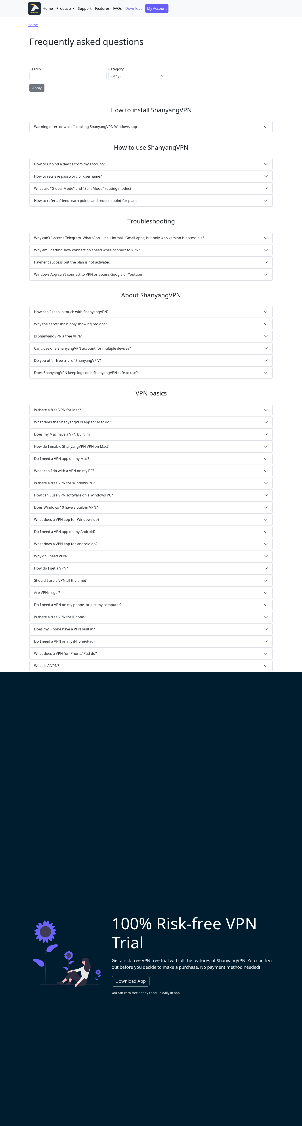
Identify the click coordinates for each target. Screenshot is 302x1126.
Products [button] (64, 8)
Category (116, 69)
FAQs (117, 8)
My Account (157, 8)
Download (134, 8)
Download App (130, 981)
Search (35, 69)
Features (102, 8)
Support (85, 8)
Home (48, 8)
